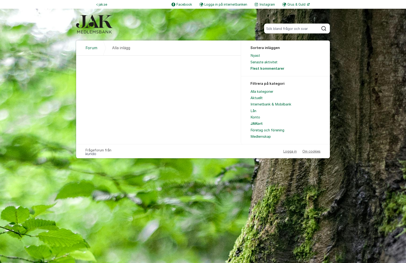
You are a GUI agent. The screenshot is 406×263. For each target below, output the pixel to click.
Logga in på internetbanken (225, 4)
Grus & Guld (296, 4)
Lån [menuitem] (253, 111)
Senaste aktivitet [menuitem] (263, 62)
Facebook (184, 4)
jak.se (103, 4)
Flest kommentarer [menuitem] (267, 68)
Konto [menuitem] (255, 117)
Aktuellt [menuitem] (256, 98)
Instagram (267, 4)
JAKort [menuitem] (256, 123)
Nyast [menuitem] (255, 55)
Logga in (290, 151)
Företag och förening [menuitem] (267, 130)
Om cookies (311, 151)
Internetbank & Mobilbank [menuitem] (270, 104)
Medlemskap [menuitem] (260, 136)
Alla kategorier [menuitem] (261, 91)
